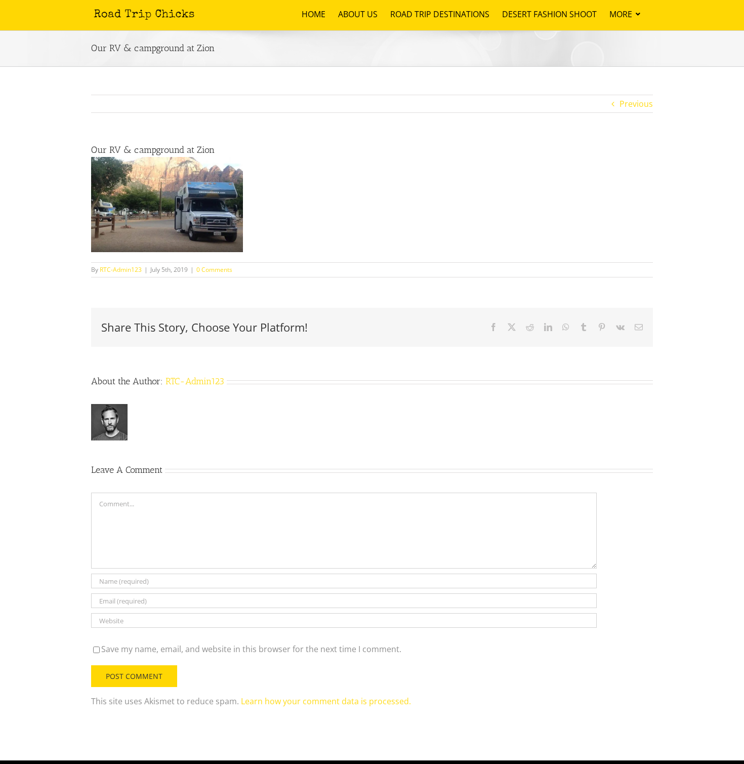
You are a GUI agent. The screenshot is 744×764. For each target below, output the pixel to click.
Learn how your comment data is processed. (326, 701)
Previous (636, 103)
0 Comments (214, 269)
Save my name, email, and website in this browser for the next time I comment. (251, 649)
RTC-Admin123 (121, 269)
